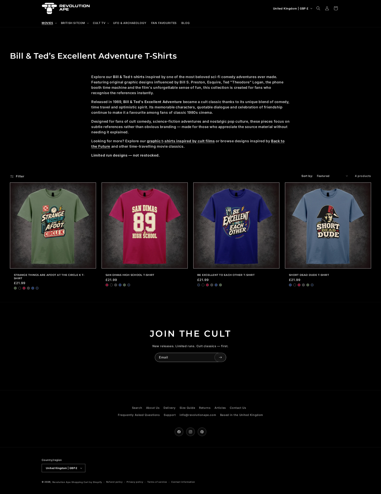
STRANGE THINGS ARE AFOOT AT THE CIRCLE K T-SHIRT (49, 276)
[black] (19, 288)
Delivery (170, 407)
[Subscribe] (220, 357)
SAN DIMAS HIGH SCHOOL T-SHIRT (130, 274)
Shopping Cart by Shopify (86, 482)
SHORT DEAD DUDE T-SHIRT (309, 274)
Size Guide (187, 407)
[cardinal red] (24, 288)
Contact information (183, 482)
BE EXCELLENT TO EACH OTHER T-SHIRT (226, 274)
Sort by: (307, 176)
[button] (49, 23)
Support (170, 415)
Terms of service (157, 482)
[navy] (37, 288)
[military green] (15, 288)
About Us (153, 407)
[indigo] (32, 288)
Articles (220, 407)
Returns (205, 407)
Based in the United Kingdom (241, 415)
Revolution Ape (61, 482)
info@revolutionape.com (198, 415)
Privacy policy (135, 482)
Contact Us (238, 407)
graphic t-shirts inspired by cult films (181, 141)
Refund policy (114, 482)
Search (137, 407)
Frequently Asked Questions (139, 415)
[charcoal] (28, 288)
